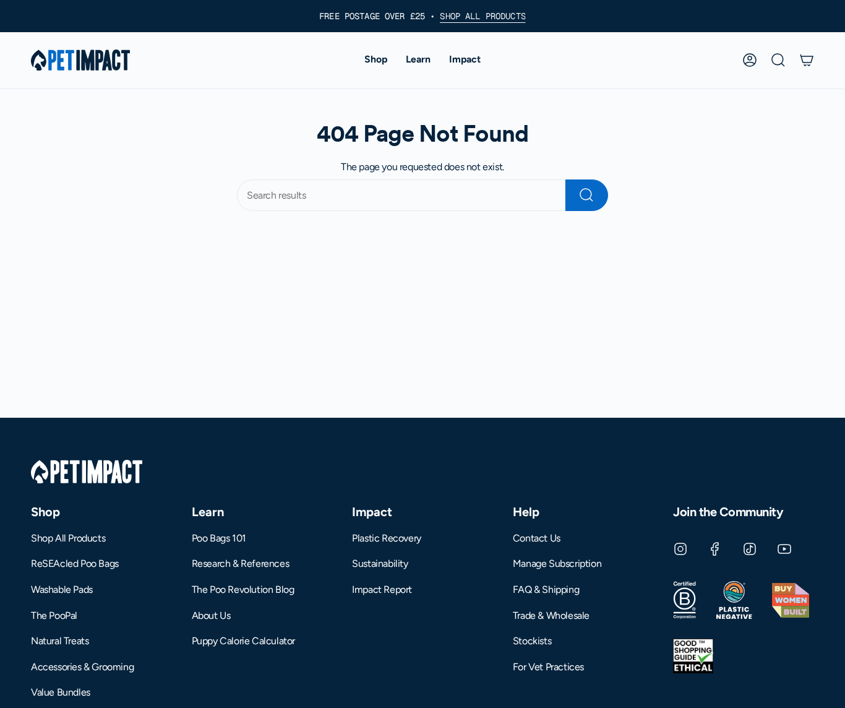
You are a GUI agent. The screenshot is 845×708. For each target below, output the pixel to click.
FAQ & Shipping (546, 589)
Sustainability (380, 563)
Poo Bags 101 (219, 538)
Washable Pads (62, 589)
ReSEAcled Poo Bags (75, 563)
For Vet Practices (548, 667)
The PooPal (54, 615)
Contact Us (536, 538)
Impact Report (382, 589)
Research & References (241, 563)
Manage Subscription (557, 563)
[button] (376, 60)
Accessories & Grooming (82, 667)
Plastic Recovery (386, 538)
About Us (211, 615)
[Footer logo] (86, 471)
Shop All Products (68, 538)
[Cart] (806, 60)
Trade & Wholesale (551, 615)
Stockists (532, 641)
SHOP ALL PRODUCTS (482, 16)
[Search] (586, 195)
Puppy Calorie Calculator (243, 641)
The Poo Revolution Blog (243, 589)
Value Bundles (60, 692)
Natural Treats (59, 641)
